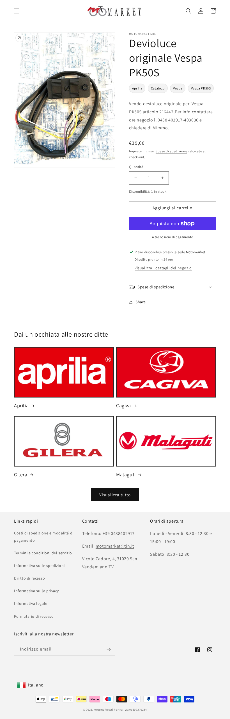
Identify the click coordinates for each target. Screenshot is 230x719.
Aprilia (137, 88)
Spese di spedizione (171, 151)
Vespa (177, 88)
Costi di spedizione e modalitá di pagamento (43, 536)
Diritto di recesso (29, 578)
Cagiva (123, 405)
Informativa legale (30, 603)
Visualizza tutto (115, 494)
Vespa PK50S (201, 88)
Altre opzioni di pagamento (172, 237)
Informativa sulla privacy (36, 590)
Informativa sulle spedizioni (39, 565)
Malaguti (126, 474)
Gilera (20, 474)
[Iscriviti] (108, 649)
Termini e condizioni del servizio (43, 552)
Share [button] (140, 301)
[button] (17, 11)
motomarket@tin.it (115, 546)
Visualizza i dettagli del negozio (163, 267)
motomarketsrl (103, 709)
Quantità (136, 166)
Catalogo (158, 88)
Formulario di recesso (34, 616)
